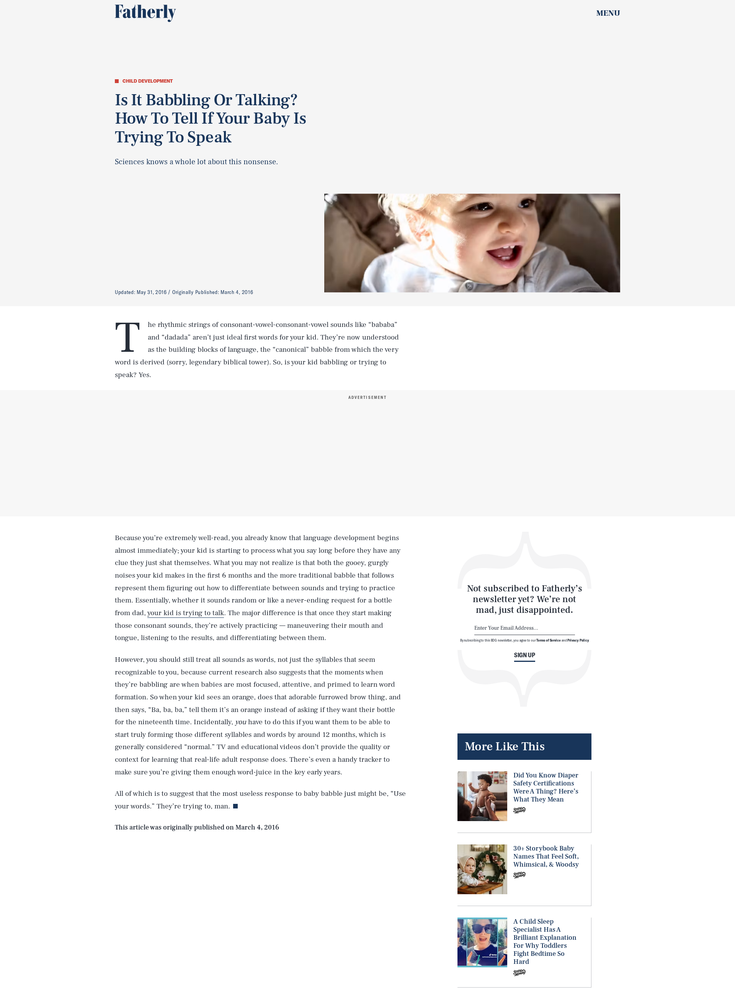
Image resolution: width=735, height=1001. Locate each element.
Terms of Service (548, 640)
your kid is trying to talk (185, 612)
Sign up (524, 655)
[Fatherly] (145, 13)
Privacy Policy (578, 640)
